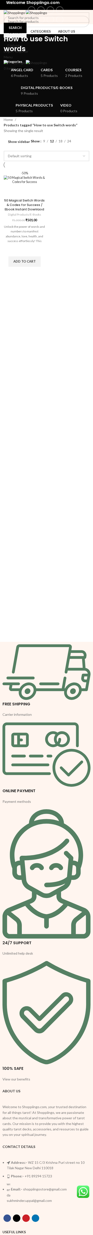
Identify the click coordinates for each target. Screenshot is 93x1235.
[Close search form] (6, 6)
